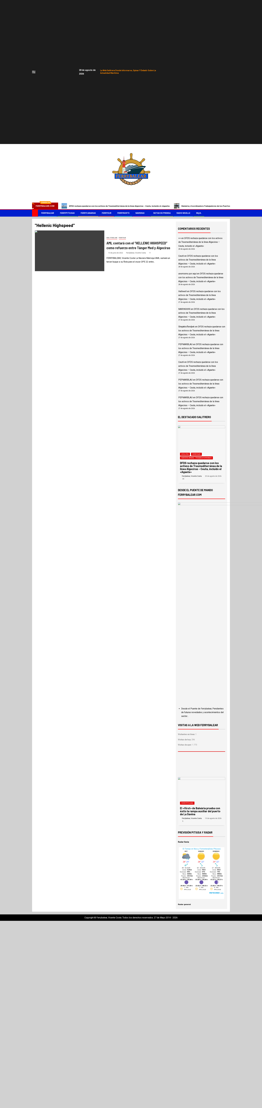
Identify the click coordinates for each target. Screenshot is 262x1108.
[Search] (227, 213)
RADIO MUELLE (183, 213)
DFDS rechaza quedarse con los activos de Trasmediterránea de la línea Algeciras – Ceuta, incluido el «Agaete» (119, 206)
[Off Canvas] (33, 72)
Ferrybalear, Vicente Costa (136, 253)
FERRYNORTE (123, 213)
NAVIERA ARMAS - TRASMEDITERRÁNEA (196, 458)
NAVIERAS (140, 213)
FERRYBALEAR (47, 213)
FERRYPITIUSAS (67, 213)
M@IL (198, 213)
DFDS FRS (185, 454)
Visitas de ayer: (185, 745)
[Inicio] (35, 213)
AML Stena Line (111, 238)
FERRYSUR (106, 213)
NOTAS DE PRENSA (162, 213)
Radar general (184, 904)
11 (150, 253)
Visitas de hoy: (185, 740)
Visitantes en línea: (186, 734)
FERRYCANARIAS (88, 213)
